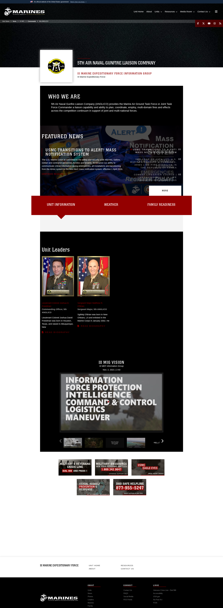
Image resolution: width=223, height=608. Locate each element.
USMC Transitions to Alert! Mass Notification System (81, 152)
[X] (203, 23)
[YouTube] (209, 23)
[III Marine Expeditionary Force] (24, 12)
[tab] (61, 205)
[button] (78, 2)
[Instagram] (214, 23)
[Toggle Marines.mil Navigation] (216, 12)
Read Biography (57, 332)
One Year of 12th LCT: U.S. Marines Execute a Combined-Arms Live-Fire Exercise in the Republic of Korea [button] (155, 163)
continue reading (53, 174)
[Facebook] (198, 23)
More (165, 190)
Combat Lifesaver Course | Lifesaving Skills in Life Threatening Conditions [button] (157, 177)
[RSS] (220, 23)
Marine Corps (59, 598)
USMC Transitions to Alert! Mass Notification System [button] (157, 150)
